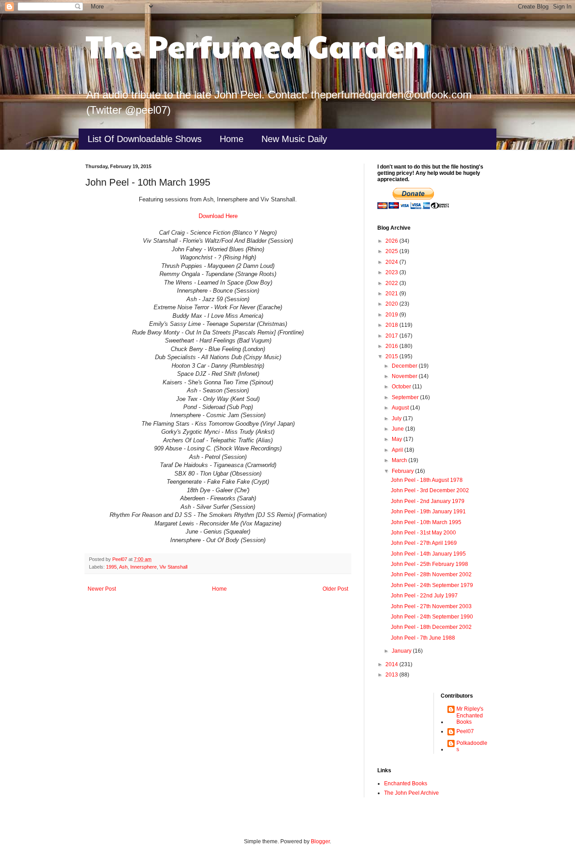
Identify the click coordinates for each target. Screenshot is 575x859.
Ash (123, 567)
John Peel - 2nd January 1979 (427, 501)
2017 (392, 336)
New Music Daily (294, 139)
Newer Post (102, 589)
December (405, 366)
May (397, 439)
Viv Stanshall (173, 567)
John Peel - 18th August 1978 (427, 480)
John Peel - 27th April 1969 (424, 543)
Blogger (320, 841)
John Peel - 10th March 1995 (426, 522)
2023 (392, 272)
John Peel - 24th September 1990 (432, 617)
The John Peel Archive (411, 793)
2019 (392, 315)
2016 (392, 346)
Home (231, 139)
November (405, 376)
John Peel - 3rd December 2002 (430, 490)
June (398, 429)
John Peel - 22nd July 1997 (424, 595)
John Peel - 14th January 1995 (428, 554)
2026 (392, 241)
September (406, 397)
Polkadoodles (471, 746)
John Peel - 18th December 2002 (431, 627)
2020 (392, 304)
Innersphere (143, 567)
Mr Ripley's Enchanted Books (469, 715)
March (400, 460)
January (402, 651)
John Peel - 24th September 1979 (432, 585)
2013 (392, 675)
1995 (111, 567)
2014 (392, 664)
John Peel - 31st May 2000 (423, 533)
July (397, 418)
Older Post (335, 589)
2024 (392, 262)
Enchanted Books (405, 783)
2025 (392, 251)
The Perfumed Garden (255, 45)
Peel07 (465, 731)
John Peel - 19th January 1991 (428, 511)
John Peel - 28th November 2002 (431, 574)
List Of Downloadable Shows (145, 139)
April (398, 450)
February (403, 471)
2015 (392, 356)
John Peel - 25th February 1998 (429, 564)
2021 (392, 293)
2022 (392, 283)
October (402, 386)
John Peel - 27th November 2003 (431, 606)
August (401, 408)
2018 (392, 325)
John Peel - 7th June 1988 (423, 638)
